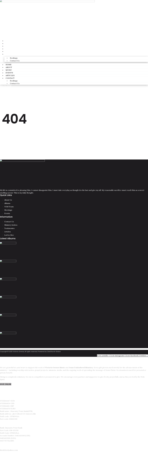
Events (7, 49)
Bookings (14, 58)
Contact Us (15, 61)
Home (6, 41)
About (7, 43)
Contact (8, 54)
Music (7, 46)
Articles (8, 51)
